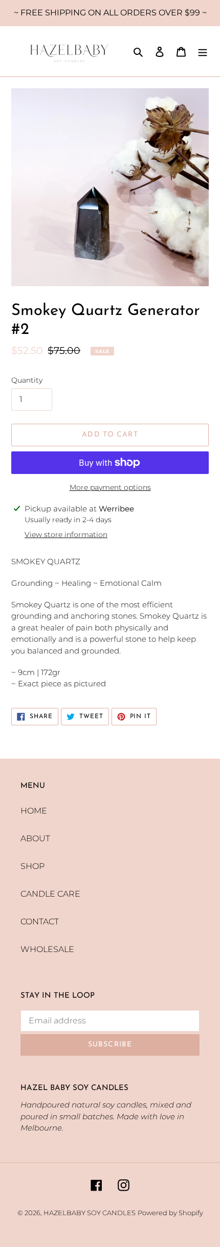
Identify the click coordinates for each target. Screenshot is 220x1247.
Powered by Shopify (170, 1213)
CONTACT (39, 921)
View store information (66, 534)
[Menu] (202, 51)
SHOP (32, 866)
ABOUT (35, 838)
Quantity (26, 380)
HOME (33, 811)
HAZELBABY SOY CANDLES (89, 1213)
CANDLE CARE (50, 894)
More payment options (110, 487)
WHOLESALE (47, 949)
